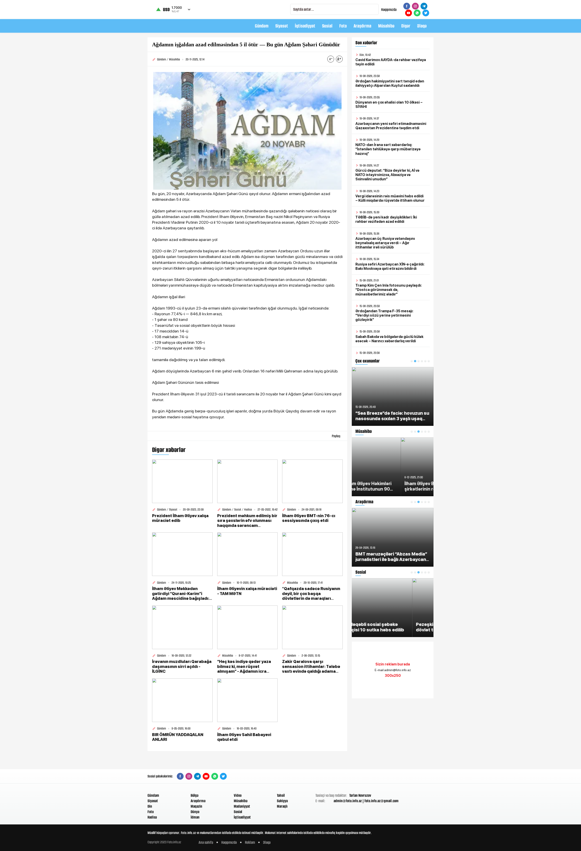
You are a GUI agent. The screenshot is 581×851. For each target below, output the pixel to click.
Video (237, 795)
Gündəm (261, 25)
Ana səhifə (206, 842)
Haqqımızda (388, 9)
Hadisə (152, 817)
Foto (343, 25)
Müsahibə (386, 25)
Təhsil (281, 795)
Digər (405, 25)
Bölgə (194, 795)
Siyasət (281, 25)
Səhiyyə (282, 801)
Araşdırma (362, 25)
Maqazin (196, 806)
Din (150, 806)
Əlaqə (422, 25)
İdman (195, 817)
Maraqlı (282, 806)
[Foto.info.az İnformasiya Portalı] (176, 26)
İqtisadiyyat (305, 25)
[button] (412, 361)
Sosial (327, 25)
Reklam (250, 842)
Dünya (195, 811)
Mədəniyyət (242, 806)
